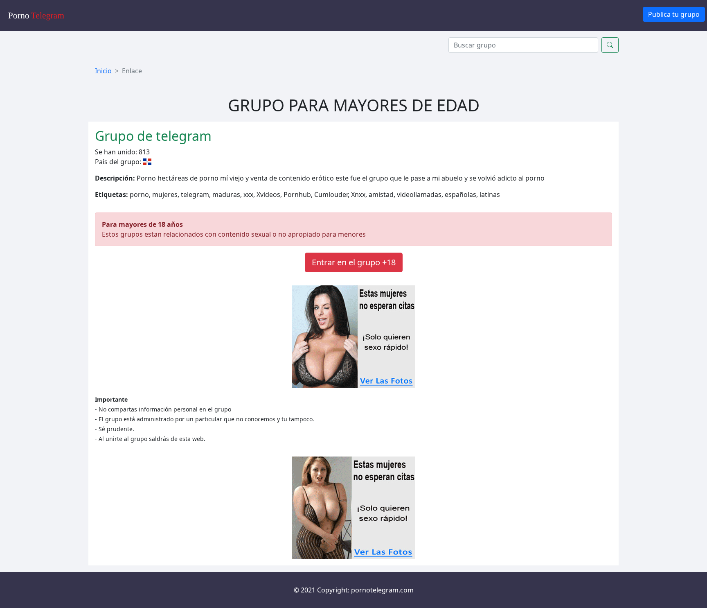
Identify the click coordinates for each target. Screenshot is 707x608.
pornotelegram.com (382, 589)
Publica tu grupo (674, 14)
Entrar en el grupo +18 (354, 262)
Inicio (103, 70)
